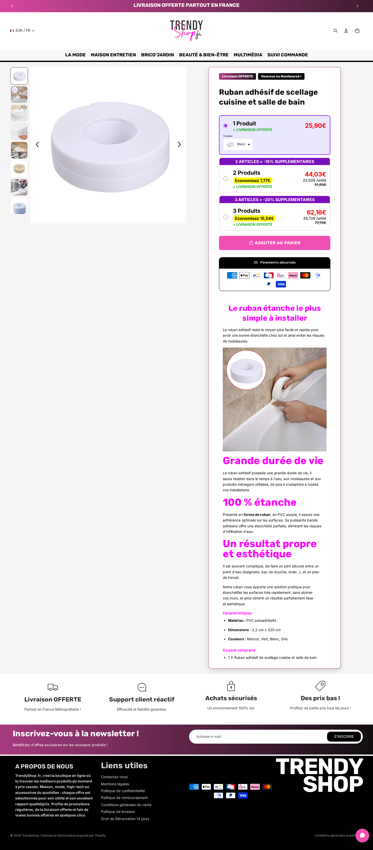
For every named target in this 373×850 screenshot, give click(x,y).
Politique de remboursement (124, 797)
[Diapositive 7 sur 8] (19, 187)
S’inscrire (344, 736)
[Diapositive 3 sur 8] (19, 113)
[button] (274, 135)
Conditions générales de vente (126, 805)
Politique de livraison (118, 811)
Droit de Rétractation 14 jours (125, 818)
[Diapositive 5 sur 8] (19, 150)
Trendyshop (30, 835)
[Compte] (346, 30)
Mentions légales (115, 784)
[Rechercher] (335, 30)
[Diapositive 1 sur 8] (19, 76)
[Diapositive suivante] (357, 6)
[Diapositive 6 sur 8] (19, 168)
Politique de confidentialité (123, 791)
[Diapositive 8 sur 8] (19, 206)
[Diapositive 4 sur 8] (19, 131)
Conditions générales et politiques (339, 835)
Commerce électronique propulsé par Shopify (73, 835)
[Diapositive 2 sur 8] (19, 94)
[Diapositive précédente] (12, 6)
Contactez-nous (114, 777)
